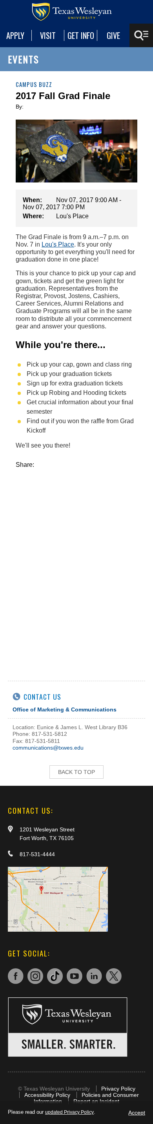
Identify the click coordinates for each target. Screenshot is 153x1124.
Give (113, 35)
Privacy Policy (118, 1088)
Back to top (76, 772)
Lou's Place (58, 244)
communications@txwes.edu (48, 747)
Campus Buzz (34, 84)
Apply (15, 35)
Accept (136, 1112)
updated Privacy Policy (69, 1112)
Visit (48, 35)
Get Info (80, 35)
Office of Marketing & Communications (65, 709)
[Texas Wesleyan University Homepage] (76, 12)
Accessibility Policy (47, 1095)
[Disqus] (76, 566)
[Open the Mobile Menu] (141, 35)
